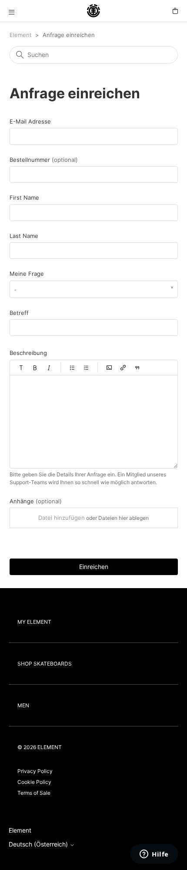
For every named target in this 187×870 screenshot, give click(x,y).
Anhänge (36, 501)
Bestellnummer (44, 159)
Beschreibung (28, 352)
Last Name (24, 235)
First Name (24, 197)
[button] (21, 367)
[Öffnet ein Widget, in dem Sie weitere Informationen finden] (154, 855)
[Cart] (175, 11)
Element (21, 34)
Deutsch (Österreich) (39, 844)
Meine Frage (27, 273)
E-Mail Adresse (30, 121)
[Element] (93, 11)
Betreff (19, 312)
